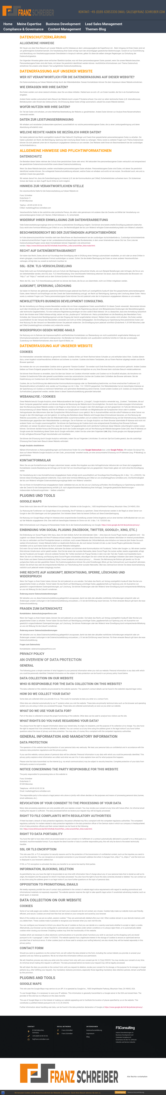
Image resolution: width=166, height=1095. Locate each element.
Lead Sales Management (103, 24)
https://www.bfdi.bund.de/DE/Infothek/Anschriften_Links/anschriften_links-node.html (60, 246)
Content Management (64, 29)
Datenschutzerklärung (136, 1092)
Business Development (63, 24)
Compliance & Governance (23, 29)
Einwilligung (120, 1092)
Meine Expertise (29, 24)
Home (7, 24)
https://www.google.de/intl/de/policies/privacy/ (121, 525)
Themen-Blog (95, 29)
